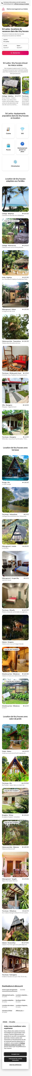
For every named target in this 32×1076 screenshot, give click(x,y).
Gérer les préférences (15, 1065)
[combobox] (15, 41)
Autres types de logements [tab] (9, 990)
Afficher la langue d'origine (21, 4)
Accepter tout (15, 1054)
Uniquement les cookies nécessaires (15, 1059)
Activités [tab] (22, 990)
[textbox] (8, 48)
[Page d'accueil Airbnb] (3, 9)
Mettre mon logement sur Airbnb (17, 9)
